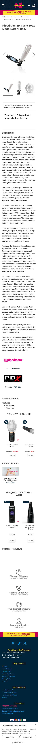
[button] (3, 5)
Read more (26, 733)
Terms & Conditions (8, 676)
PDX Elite (17, 387)
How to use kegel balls (9, 695)
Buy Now (12, 455)
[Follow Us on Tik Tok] (19, 643)
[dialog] (19, 734)
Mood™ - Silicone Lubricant (12, 526)
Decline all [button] (27, 737)
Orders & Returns (8, 674)
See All (4, 697)
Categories (6, 17)
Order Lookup (6, 669)
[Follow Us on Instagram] (13, 643)
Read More (10, 483)
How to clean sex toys (9, 692)
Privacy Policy (6, 679)
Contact (4, 681)
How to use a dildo (8, 690)
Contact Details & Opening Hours (13, 711)
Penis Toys (24, 17)
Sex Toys (15, 17)
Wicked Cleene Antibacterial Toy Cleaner (30, 527)
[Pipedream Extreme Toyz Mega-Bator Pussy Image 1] (19, 55)
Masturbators (8, 19)
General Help (6, 671)
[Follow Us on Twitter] (24, 643)
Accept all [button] (10, 737)
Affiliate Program (7, 714)
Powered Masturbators (23, 19)
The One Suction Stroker (12, 445)
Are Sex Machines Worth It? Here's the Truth (10, 480)
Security (4, 666)
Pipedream (16, 369)
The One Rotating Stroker (31, 445)
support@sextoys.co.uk (10, 708)
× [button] (35, 725)
